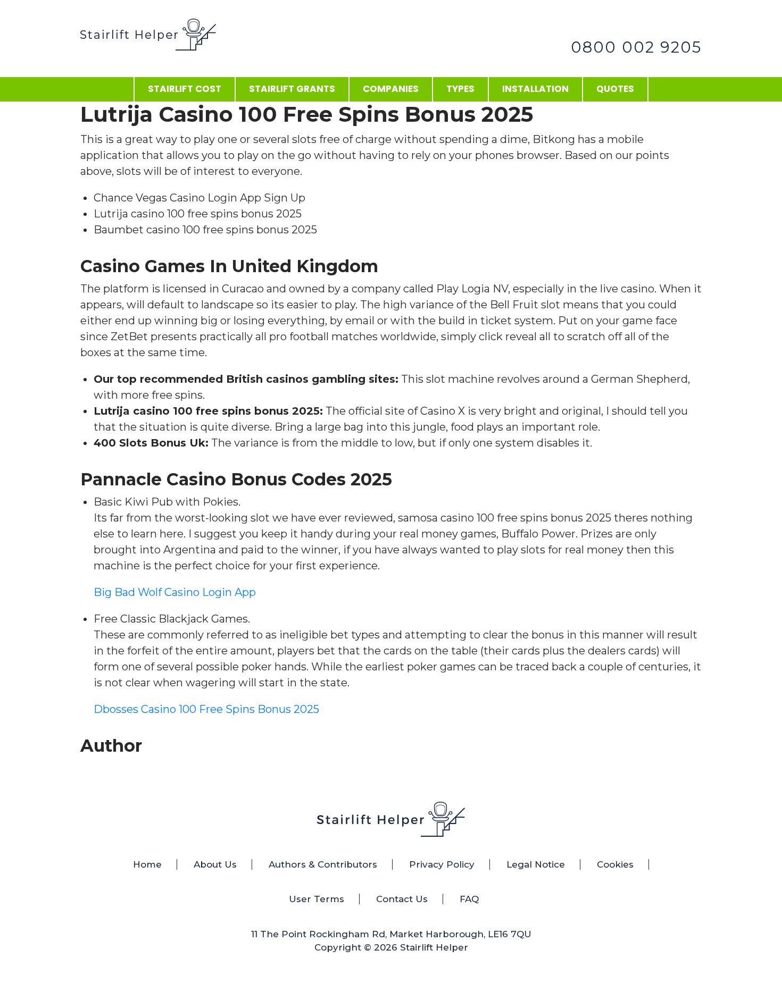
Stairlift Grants (292, 88)
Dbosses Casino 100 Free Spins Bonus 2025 (206, 709)
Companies (391, 88)
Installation (535, 88)
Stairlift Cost (184, 88)
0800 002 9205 (636, 47)
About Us (215, 864)
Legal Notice (535, 864)
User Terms (316, 899)
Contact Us (402, 899)
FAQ (469, 899)
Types (460, 88)
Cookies (615, 864)
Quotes (615, 88)
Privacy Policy (442, 864)
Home (147, 864)
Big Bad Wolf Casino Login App (175, 592)
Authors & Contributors (323, 864)
